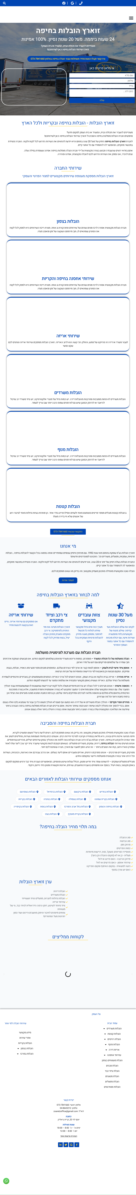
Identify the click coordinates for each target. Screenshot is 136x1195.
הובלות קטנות (114, 1034)
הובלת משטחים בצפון (112, 1060)
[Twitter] (65, 1144)
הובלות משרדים (114, 1028)
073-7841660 (63, 1105)
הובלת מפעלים (112, 1081)
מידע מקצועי (25, 1032)
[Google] (71, 1144)
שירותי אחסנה (114, 1055)
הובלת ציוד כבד (112, 1071)
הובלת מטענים (112, 1076)
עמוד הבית (112, 1023)
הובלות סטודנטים (112, 1087)
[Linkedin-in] (60, 1144)
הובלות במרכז (26, 1054)
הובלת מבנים (112, 1066)
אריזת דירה (114, 1050)
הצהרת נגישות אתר (68, 1136)
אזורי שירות (25, 1038)
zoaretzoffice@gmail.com (66, 1111)
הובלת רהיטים (114, 1039)
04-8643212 (65, 1108)
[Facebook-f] (76, 1144)
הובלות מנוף (68, 449)
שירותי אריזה (68, 336)
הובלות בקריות (25, 1043)
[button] (4, 3)
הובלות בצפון (27, 1048)
